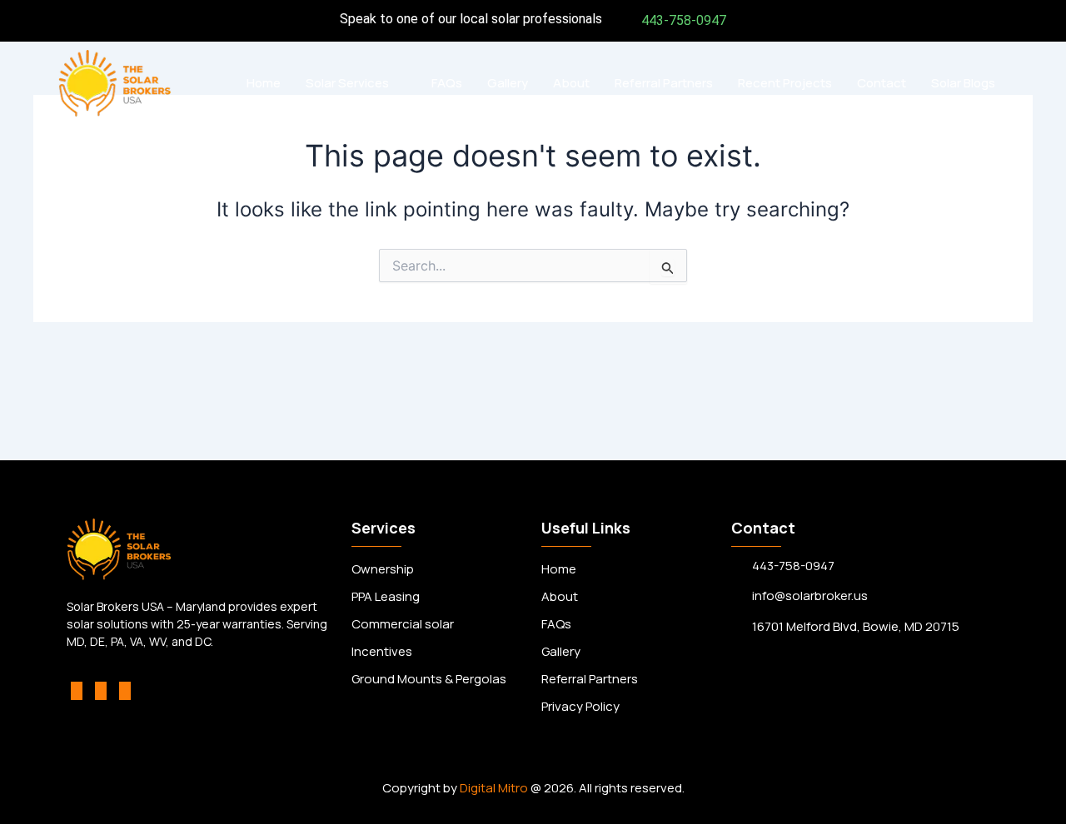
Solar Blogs (963, 83)
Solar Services (347, 83)
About (571, 83)
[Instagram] (101, 691)
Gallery (507, 83)
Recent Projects (785, 83)
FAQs (446, 83)
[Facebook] (76, 691)
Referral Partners (664, 83)
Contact (881, 83)
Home (264, 83)
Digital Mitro (494, 788)
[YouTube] (125, 691)
